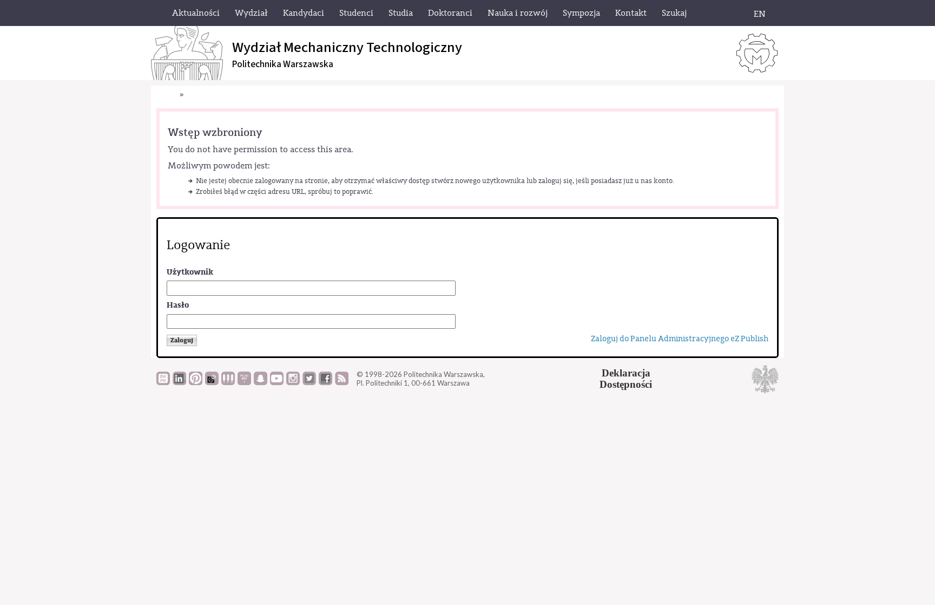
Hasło (178, 305)
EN (760, 14)
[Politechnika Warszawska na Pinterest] (195, 382)
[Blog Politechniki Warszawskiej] (244, 382)
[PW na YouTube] (277, 382)
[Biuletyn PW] (228, 382)
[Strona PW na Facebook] (325, 382)
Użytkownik (190, 272)
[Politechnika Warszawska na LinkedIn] (179, 382)
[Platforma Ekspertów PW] (212, 382)
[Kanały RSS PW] (341, 382)
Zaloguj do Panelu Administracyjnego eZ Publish (679, 339)
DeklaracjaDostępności (626, 378)
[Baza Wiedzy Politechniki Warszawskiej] (163, 382)
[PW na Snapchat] (260, 382)
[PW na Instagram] (293, 382)
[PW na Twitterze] (309, 382)
